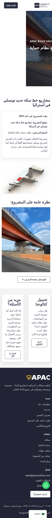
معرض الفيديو (43, 415)
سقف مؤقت (44, 450)
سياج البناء (45, 461)
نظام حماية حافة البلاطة (19, 132)
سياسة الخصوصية (27, 512)
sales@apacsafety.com (37, 475)
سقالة (47, 439)
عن (48, 512)
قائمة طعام (11, 5)
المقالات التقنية (43, 480)
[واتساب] (46, 485)
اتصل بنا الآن (12, 354)
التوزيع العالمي (43, 425)
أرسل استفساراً (40, 494)
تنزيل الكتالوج (39, 342)
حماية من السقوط (41, 455)
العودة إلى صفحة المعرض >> (34, 279)
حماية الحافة (44, 445)
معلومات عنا (44, 404)
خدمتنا (47, 409)
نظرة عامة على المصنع (39, 420)
